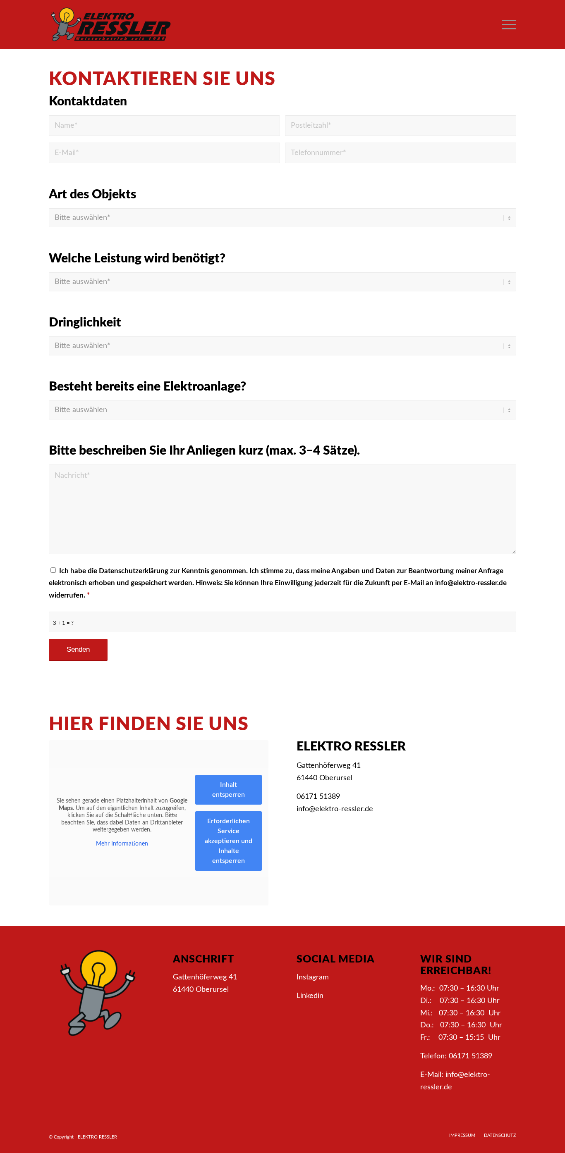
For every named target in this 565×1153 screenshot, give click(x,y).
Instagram (313, 977)
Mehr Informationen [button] (122, 844)
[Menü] (506, 24)
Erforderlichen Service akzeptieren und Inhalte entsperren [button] (228, 841)
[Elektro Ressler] (110, 24)
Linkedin (310, 996)
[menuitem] (506, 24)
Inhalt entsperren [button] (228, 789)
